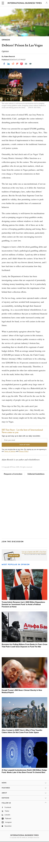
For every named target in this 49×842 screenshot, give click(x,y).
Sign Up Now (13, 555)
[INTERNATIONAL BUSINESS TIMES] (25, 3)
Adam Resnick (9, 56)
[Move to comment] (30, 64)
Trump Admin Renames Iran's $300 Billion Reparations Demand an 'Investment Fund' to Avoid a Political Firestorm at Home (23, 604)
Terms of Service (9, 451)
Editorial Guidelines (36, 474)
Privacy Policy (23, 451)
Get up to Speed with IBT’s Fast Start (34, 552)
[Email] (26, 64)
